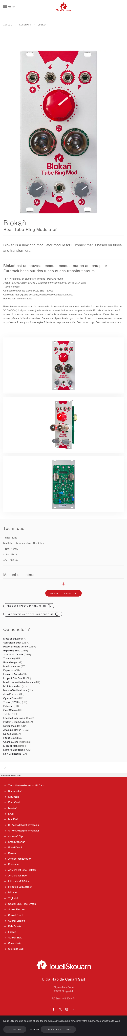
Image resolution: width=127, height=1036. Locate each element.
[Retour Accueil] (63, 6)
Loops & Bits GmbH (14, 678)
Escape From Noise (14, 718)
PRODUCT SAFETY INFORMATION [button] (26, 605)
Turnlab (7, 714)
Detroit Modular (12, 725)
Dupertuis (8, 670)
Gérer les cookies (58, 1029)
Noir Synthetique (12, 753)
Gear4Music (10, 710)
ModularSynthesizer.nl (15, 690)
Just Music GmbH (13, 654)
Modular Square (12, 638)
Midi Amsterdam (12, 686)
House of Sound (12, 674)
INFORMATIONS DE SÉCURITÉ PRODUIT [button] (30, 614)
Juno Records (11, 694)
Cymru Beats (10, 698)
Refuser (33, 1029)
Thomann (8, 658)
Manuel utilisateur (63, 593)
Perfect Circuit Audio (14, 722)
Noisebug (8, 733)
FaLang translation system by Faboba (10, 775)
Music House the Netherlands (19, 682)
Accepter (14, 1029)
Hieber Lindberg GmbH (15, 646)
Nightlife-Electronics (14, 749)
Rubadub (8, 706)
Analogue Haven (12, 729)
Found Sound (10, 737)
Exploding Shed (12, 650)
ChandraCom (10, 741)
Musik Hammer (12, 666)
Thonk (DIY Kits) (12, 702)
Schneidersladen (12, 642)
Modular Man (10, 745)
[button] (9, 6)
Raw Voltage (10, 662)
